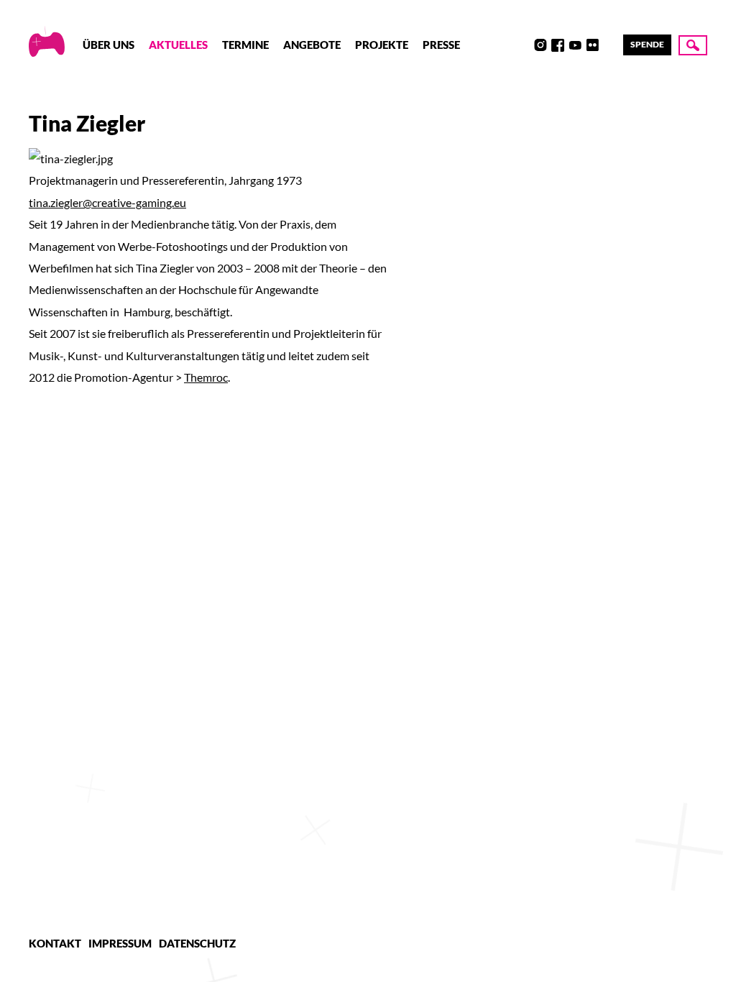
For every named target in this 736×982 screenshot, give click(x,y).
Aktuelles (178, 44)
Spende (647, 44)
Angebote (312, 44)
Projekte (381, 44)
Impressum (120, 943)
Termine (245, 44)
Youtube (575, 45)
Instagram (540, 45)
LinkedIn (609, 45)
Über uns (108, 44)
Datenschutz (197, 943)
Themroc (206, 377)
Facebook (557, 45)
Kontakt (55, 943)
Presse (441, 44)
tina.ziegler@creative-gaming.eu (107, 202)
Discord (523, 45)
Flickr (592, 45)
